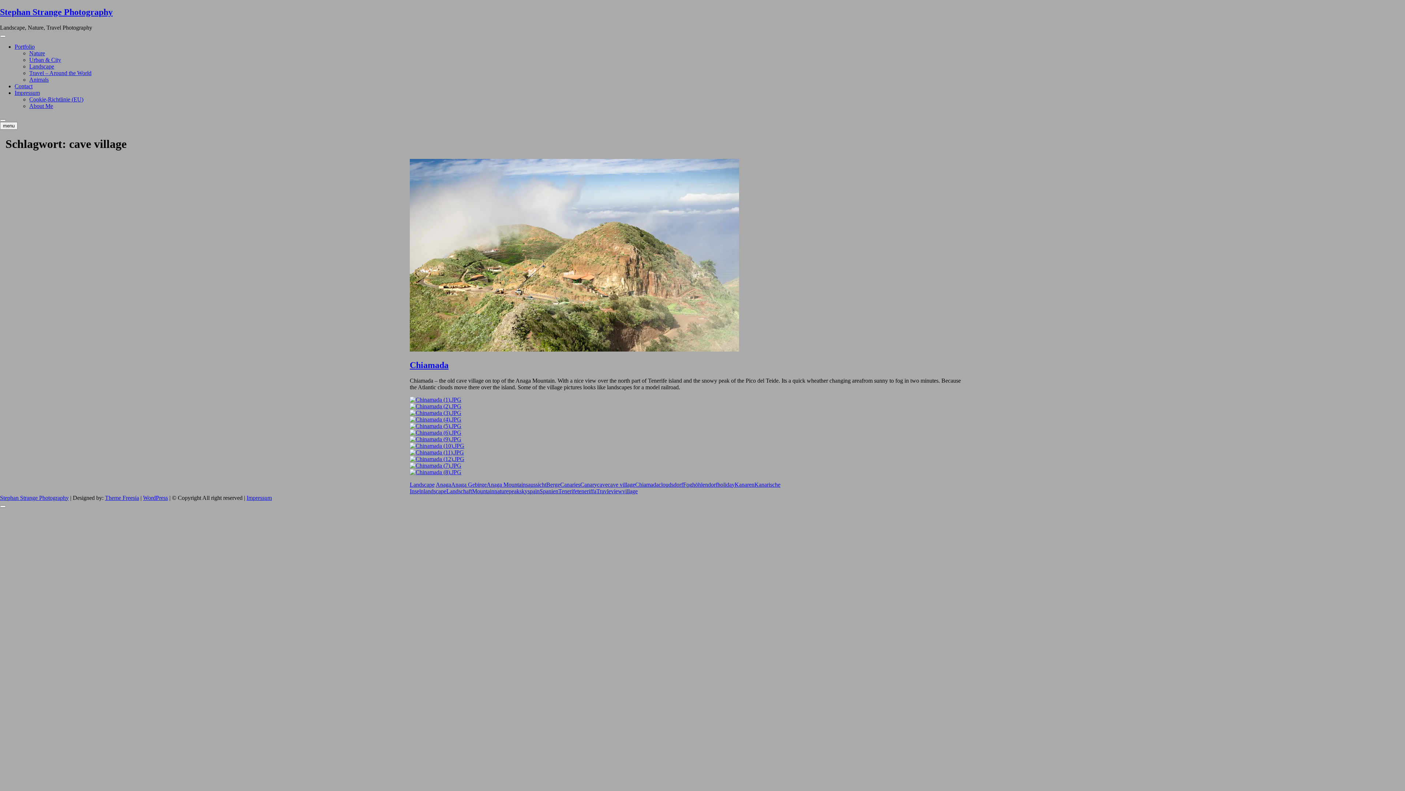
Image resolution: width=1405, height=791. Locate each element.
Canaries (570, 485)
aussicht (537, 485)
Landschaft (459, 491)
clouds (666, 485)
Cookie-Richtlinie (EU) (56, 99)
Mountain (483, 491)
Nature (37, 53)
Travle (603, 491)
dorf (678, 485)
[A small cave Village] (435, 400)
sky (524, 491)
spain (534, 491)
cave (602, 485)
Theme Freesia (122, 498)
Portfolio (25, 47)
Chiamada (429, 365)
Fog (687, 485)
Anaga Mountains (507, 485)
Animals (39, 80)
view (616, 491)
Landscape (41, 66)
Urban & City (45, 60)
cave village (621, 485)
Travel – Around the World (60, 73)
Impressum (27, 93)
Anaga (443, 485)
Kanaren (744, 485)
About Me (41, 106)
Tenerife (567, 491)
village (630, 491)
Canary (588, 485)
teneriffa (586, 491)
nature (501, 491)
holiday (726, 485)
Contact (24, 86)
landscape (435, 491)
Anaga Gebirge (469, 485)
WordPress (155, 498)
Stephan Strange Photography (56, 12)
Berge (553, 485)
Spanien (549, 491)
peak (514, 491)
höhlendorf (705, 485)
